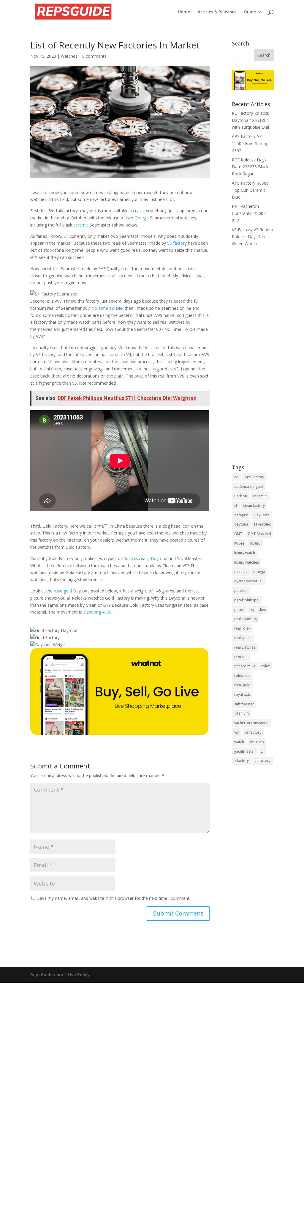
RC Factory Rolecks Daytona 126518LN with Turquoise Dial (251, 120)
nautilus (240, 571)
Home (184, 12)
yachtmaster (244, 751)
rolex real (242, 675)
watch (239, 741)
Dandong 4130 (97, 612)
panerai (240, 590)
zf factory (262, 760)
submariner (244, 704)
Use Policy (79, 974)
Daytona (159, 558)
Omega (141, 218)
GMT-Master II (259, 533)
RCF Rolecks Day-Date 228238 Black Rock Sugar (250, 167)
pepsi (239, 609)
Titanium (241, 713)
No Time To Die (106, 308)
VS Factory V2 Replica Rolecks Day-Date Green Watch (252, 237)
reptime (241, 656)
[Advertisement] (253, 360)
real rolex (242, 628)
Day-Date (262, 515)
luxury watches (246, 562)
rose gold (63, 591)
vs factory (253, 732)
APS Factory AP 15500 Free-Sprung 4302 (250, 143)
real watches (244, 647)
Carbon (240, 496)
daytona (241, 524)
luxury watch (244, 552)
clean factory (254, 505)
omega (259, 571)
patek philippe (246, 600)
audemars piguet (248, 486)
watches (257, 741)
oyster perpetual (248, 581)
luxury (255, 543)
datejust (241, 515)
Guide (250, 12)
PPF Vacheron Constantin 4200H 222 (249, 213)
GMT (238, 533)
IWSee (239, 543)
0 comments (94, 56)
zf (262, 751)
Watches (69, 56)
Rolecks (130, 558)
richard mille (244, 666)
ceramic (80, 225)
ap (236, 476)
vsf (236, 732)
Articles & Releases (217, 12)
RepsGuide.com (46, 974)
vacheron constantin (251, 722)
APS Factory (254, 476)
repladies (258, 609)
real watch (242, 637)
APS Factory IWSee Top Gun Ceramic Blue (250, 190)
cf (235, 505)
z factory (241, 760)
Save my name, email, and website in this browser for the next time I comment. (113, 898)
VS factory (177, 243)
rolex (265, 666)
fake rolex (262, 524)
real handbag (245, 618)
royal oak (242, 694)
